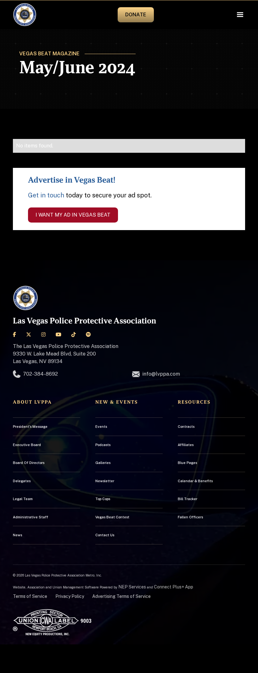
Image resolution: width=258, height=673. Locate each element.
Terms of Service (30, 596)
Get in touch (46, 195)
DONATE (135, 15)
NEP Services (132, 586)
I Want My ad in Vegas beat (73, 215)
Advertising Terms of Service (121, 596)
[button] (240, 14)
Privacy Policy (69, 596)
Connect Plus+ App (173, 586)
